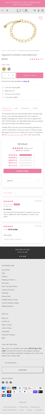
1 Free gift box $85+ (11, 97)
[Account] (38, 10)
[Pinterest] (10, 382)
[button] (36, 59)
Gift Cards (5, 283)
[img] (8, 201)
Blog (3, 338)
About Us (5, 318)
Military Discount (7, 306)
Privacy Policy (23, 407)
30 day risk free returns (12, 94)
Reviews (5, 276)
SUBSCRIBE (22, 370)
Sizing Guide (6, 296)
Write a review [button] (22, 171)
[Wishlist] (34, 10)
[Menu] (2, 10)
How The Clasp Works (9, 286)
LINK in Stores (7, 328)
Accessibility (38, 410)
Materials (5, 293)
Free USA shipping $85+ (12, 87)
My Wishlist (6, 270)
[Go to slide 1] (19, 256)
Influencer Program (8, 335)
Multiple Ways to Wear (10, 300)
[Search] (7, 10)
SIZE (16, 108)
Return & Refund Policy (10, 410)
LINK (24, 402)
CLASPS (35, 108)
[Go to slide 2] (21, 256)
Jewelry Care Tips (8, 290)
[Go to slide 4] (25, 256)
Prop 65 (22, 410)
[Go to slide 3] (23, 256)
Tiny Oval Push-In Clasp (15, 135)
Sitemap (29, 410)
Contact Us (6, 321)
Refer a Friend (7, 325)
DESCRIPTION (6, 108)
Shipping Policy (35, 407)
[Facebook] (3, 382)
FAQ (3, 273)
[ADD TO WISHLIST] (40, 18)
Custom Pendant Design (10, 303)
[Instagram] (7, 382)
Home (4, 50)
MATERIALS (25, 108)
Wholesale (5, 331)
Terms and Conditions (9, 407)
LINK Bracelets (12, 50)
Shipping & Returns (8, 280)
